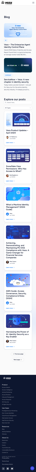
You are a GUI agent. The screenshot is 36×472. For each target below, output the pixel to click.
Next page (17, 359)
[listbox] (18, 108)
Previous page (19, 354)
